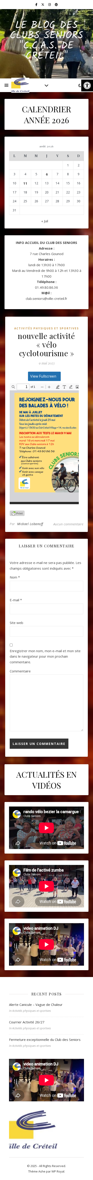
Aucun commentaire (68, 524)
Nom (15, 577)
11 (25, 183)
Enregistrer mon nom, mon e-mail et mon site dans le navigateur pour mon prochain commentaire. (45, 656)
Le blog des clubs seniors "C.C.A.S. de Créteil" (46, 40)
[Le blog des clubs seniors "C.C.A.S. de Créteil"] (20, 85)
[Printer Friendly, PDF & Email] (17, 513)
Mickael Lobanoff (30, 524)
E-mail (16, 600)
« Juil (44, 221)
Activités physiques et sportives (46, 328)
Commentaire (20, 671)
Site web (16, 622)
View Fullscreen (43, 376)
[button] (87, 85)
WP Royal (57, 1171)
